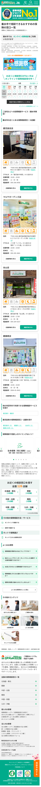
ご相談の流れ (20, 715)
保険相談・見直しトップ (8, 649)
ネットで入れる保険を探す (13, 537)
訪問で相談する (10, 528)
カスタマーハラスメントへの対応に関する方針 (25, 746)
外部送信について (20, 767)
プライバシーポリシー (27, 765)
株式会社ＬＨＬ (4, 754)
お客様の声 (5, 717)
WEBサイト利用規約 (23, 762)
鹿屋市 (12, 413)
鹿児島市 (5, 413)
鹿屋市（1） (18, 425)
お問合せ (23, 717)
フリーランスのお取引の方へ (7, 746)
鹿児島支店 (8, 128)
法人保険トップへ (7, 727)
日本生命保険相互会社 (6, 752)
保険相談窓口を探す (24, 649)
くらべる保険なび (27, 754)
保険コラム (30, 715)
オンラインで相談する (12, 522)
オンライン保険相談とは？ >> (28, 106)
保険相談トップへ (7, 712)
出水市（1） (29, 425)
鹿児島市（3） (7, 425)
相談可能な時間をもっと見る (19, 102)
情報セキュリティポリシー (12, 765)
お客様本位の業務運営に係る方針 (8, 745)
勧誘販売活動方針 (19, 743)
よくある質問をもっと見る (19, 590)
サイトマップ (12, 762)
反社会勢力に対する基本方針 (23, 745)
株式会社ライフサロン (6, 755)
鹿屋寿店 (7, 336)
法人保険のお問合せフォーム (10, 736)
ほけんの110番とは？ (8, 715)
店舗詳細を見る (11, 188)
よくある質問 (14, 717)
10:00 (9, 92)
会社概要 (3, 743)
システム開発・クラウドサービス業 (12, 733)
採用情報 (8, 743)
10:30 (9, 98)
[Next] (38, 449)
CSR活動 (13, 743)
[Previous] (1, 449)
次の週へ (33, 83)
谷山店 (6, 267)
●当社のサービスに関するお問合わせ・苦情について (19, 779)
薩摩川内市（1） (8, 428)
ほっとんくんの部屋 (7, 719)
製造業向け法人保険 (20, 727)
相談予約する (28, 188)
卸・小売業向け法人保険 (9, 729)
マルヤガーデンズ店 (12, 196)
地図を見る (29, 377)
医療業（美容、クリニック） (10, 731)
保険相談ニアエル (18, 754)
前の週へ (6, 83)
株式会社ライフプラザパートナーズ (19, 755)
